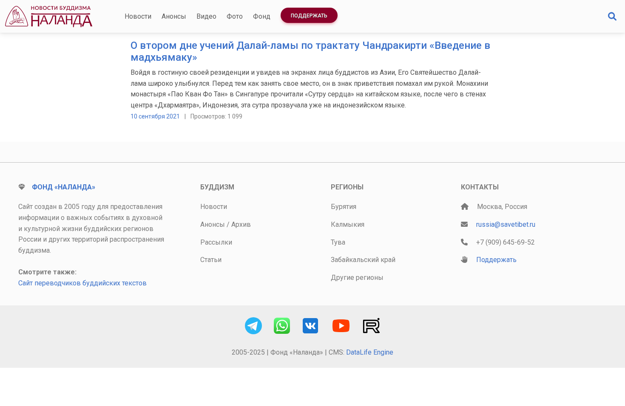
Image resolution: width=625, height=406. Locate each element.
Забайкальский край (363, 260)
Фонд (261, 16)
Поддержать (309, 16)
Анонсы (174, 16)
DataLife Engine (369, 352)
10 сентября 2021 (155, 116)
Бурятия (343, 207)
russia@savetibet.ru (505, 224)
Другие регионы (357, 277)
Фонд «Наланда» (63, 187)
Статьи (211, 260)
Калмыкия (347, 224)
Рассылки (216, 242)
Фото (235, 16)
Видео (206, 16)
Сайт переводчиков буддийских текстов (82, 283)
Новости (138, 16)
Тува (338, 242)
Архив (241, 224)
